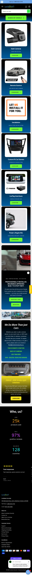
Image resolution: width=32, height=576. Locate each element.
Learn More (15, 92)
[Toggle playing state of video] (28, 273)
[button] (2, 6)
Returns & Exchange (6, 528)
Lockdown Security (13, 569)
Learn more (15, 166)
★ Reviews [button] (30, 289)
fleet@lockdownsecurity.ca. (16, 345)
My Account (4, 534)
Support (3, 526)
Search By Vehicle (15, 18)
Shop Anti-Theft (16, 299)
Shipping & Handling (6, 530)
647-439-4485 (9, 506)
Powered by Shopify (22, 569)
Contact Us (4, 515)
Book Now (16, 304)
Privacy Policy (4, 536)
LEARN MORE (15, 55)
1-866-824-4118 (11, 503)
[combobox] (16, 11)
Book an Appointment (6, 542)
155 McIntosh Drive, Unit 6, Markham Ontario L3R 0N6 (14, 500)
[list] (16, 435)
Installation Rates (5, 544)
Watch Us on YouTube (6, 517)
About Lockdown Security (7, 513)
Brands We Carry (5, 519)
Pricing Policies (5, 532)
